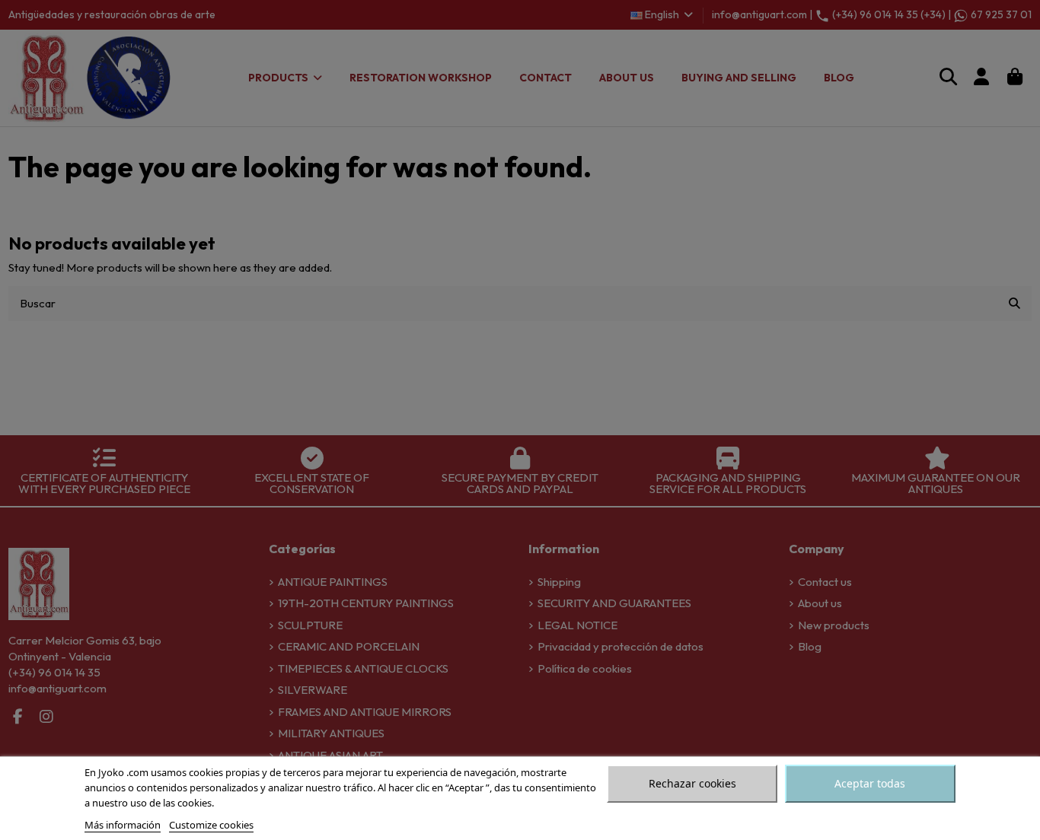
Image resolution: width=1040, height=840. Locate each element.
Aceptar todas (869, 783)
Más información (123, 825)
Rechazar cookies (692, 783)
